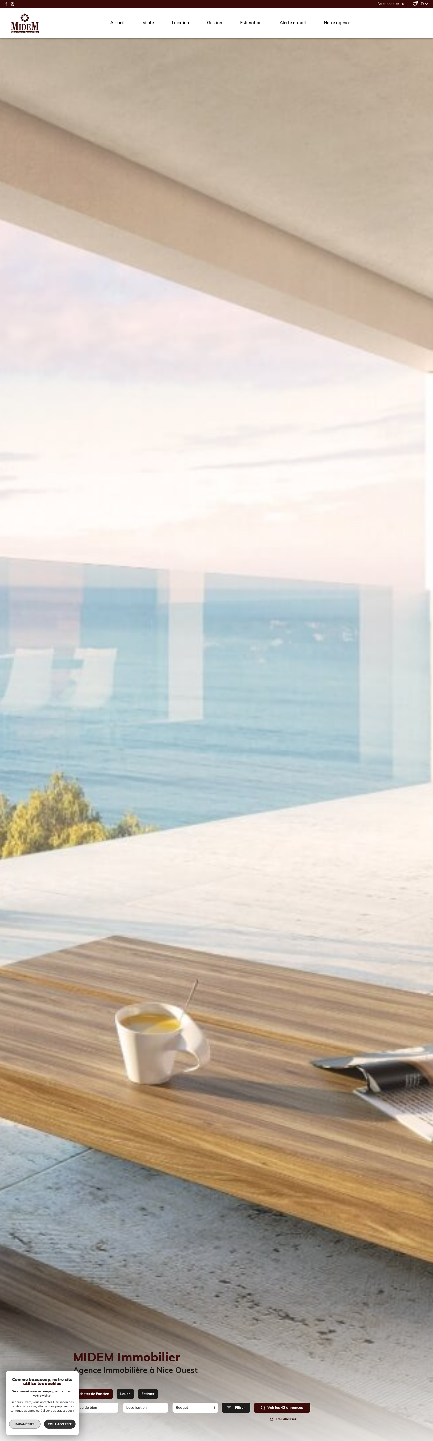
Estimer (147, 1394)
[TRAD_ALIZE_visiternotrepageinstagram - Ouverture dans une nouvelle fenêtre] (12, 4)
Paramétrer (25, 1424)
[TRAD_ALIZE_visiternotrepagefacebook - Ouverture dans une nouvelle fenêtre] (6, 4)
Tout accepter (60, 1424)
